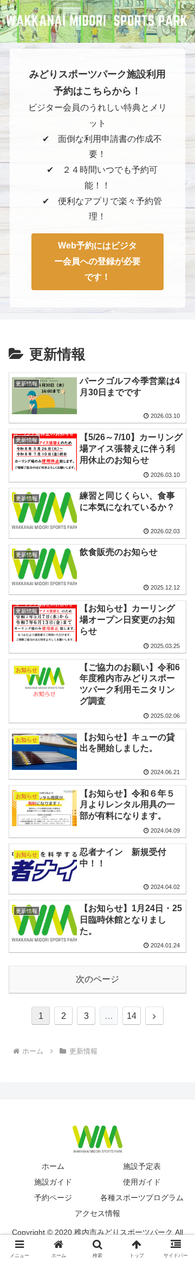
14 (131, 1016)
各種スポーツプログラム (142, 1197)
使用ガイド (142, 1182)
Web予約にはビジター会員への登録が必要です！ (97, 261)
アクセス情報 (97, 1213)
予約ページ (53, 1197)
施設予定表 (142, 1166)
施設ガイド (53, 1182)
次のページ (97, 979)
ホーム (53, 1166)
